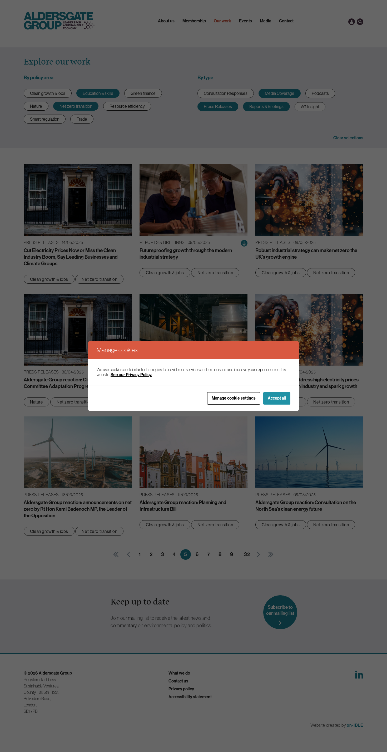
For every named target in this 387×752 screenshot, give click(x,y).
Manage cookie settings (234, 398)
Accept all (277, 398)
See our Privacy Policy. (131, 374)
